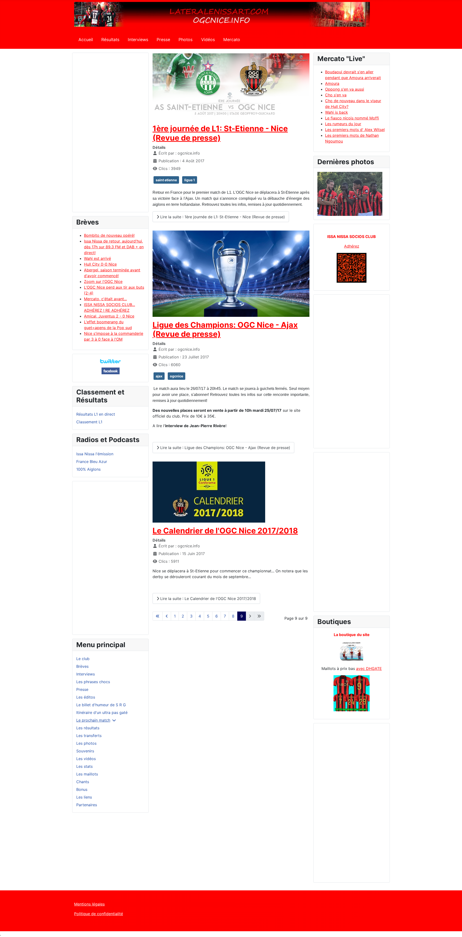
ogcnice (176, 376)
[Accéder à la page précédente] (166, 616)
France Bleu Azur (91, 461)
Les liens (84, 797)
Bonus (81, 789)
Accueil (85, 39)
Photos (185, 39)
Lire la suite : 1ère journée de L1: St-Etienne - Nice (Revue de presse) (222, 216)
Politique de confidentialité (98, 913)
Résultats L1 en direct (95, 414)
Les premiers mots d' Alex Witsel (355, 129)
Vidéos (208, 39)
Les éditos (85, 697)
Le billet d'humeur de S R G (101, 704)
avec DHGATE (369, 668)
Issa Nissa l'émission (94, 453)
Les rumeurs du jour (343, 123)
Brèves (82, 666)
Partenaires (86, 804)
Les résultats (87, 727)
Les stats (84, 766)
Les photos (86, 743)
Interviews (138, 39)
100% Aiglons (88, 469)
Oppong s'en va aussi (344, 89)
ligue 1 (189, 180)
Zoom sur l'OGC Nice (103, 281)
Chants (82, 781)
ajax (159, 376)
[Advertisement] (110, 134)
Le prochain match (93, 720)
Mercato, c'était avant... (105, 298)
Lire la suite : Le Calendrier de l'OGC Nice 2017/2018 (207, 598)
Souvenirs (85, 751)
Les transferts (89, 735)
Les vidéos (86, 758)
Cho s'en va (335, 95)
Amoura (332, 83)
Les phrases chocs (93, 681)
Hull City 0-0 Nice (100, 264)
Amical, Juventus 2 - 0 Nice (109, 316)
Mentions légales (89, 904)
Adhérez (351, 246)
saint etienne (166, 180)
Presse (163, 39)
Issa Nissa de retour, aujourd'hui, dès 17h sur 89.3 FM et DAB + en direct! (114, 247)
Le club (83, 658)
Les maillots (87, 774)
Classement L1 (89, 421)
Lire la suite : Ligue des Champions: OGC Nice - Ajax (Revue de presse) (224, 447)
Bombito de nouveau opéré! (109, 235)
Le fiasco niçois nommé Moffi (352, 118)
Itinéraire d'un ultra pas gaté (102, 712)
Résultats (110, 39)
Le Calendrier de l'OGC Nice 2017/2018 (225, 530)
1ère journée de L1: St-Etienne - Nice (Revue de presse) (220, 133)
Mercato (231, 39)
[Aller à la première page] (158, 616)
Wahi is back (336, 112)
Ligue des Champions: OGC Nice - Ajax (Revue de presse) (225, 329)
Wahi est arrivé (97, 258)
